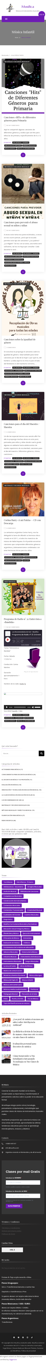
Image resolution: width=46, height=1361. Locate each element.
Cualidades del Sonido (12, 915)
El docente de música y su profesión (15, 780)
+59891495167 (11, 1144)
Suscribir (25, 645)
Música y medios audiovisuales (15, 989)
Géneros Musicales (29, 145)
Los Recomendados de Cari (12, 800)
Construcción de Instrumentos (15, 901)
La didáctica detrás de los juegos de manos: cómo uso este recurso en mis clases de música (28, 1034)
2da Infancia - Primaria (20, 142)
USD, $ (12, 1250)
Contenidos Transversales (14, 259)
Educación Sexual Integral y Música (17, 262)
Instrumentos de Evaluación (31, 957)
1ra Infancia (17, 253)
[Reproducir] (7, 707)
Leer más (20, 155)
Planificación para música (12, 815)
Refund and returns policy (11, 1231)
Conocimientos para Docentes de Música (17, 774)
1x (18, 641)
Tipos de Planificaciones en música (16, 1003)
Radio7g (23, 684)
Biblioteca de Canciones (13, 145)
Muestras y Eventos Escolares (14, 975)
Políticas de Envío (8, 1234)
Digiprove (13, 1359)
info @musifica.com (12, 1148)
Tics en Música (32, 999)
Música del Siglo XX (11, 980)
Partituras (34, 989)
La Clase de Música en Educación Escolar (17, 795)
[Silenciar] (33, 707)
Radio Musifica (10, 581)
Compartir (36, 645)
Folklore (26, 560)
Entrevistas (29, 717)
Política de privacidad (28, 1351)
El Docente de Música (11, 938)
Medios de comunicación (13, 971)
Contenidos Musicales (30, 256)
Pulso (6, 999)
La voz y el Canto (25, 464)
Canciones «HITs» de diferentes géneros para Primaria (20, 119)
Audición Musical (31, 557)
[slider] (38, 707)
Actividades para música (11, 769)
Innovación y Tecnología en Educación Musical (20, 790)
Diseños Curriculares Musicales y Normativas (20, 924)
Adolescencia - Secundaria (14, 370)
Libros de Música (26, 966)
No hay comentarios (12, 125)
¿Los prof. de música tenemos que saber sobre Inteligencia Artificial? (28, 1022)
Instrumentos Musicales (12, 961)
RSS (20, 711)
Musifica (27, 7)
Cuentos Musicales (32, 915)
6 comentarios (11, 432)
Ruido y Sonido (17, 999)
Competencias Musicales (13, 896)
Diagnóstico (8, 919)
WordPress (17, 1351)
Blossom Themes (30, 1348)
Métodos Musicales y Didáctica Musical (16, 810)
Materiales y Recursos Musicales (16, 61)
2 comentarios (11, 348)
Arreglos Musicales (34, 887)
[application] (23, 707)
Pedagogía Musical (11, 994)
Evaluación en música (11, 943)
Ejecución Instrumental (31, 933)
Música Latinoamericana (26, 148)
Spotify (15, 711)
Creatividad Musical (34, 910)
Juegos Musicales (32, 961)
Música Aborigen (35, 975)
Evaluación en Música (10, 785)
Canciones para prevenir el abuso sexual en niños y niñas (21, 224)
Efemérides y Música (11, 464)
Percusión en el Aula (29, 994)
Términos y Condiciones (11, 1228)
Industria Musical (10, 957)
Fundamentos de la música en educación (19, 947)
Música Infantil (10, 148)
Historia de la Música (29, 952)
